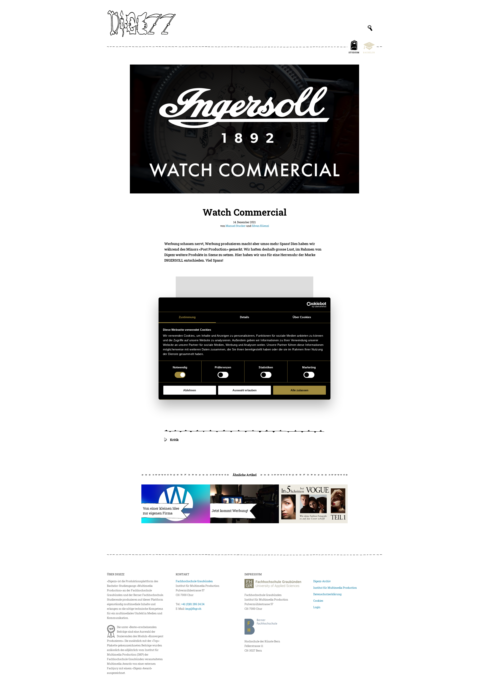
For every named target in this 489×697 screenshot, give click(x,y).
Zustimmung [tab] (187, 317)
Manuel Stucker (236, 226)
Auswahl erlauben (244, 390)
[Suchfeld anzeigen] (370, 28)
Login (316, 607)
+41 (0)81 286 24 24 (192, 604)
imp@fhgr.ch (193, 608)
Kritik (174, 440)
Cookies (318, 600)
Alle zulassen (299, 390)
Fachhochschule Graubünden (194, 581)
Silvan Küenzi (260, 226)
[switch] (223, 375)
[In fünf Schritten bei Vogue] (313, 503)
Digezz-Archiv (322, 581)
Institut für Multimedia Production (335, 587)
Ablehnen (189, 390)
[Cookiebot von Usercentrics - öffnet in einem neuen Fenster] (309, 304)
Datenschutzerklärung (327, 594)
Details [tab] (244, 317)
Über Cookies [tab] (302, 317)
